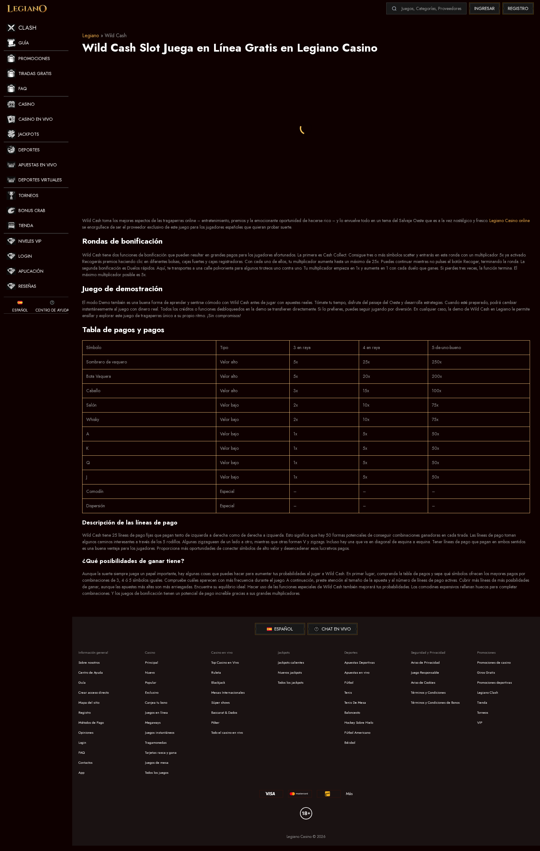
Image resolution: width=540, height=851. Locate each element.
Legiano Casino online (509, 220)
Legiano (90, 35)
